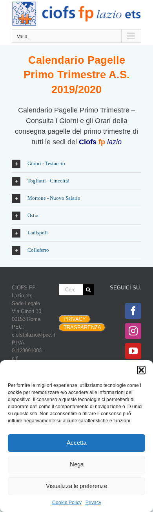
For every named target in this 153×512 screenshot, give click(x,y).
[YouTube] (133, 351)
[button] (141, 370)
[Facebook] (133, 311)
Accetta (76, 442)
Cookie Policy (67, 502)
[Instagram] (133, 331)
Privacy (93, 502)
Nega (77, 464)
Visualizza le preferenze (76, 486)
